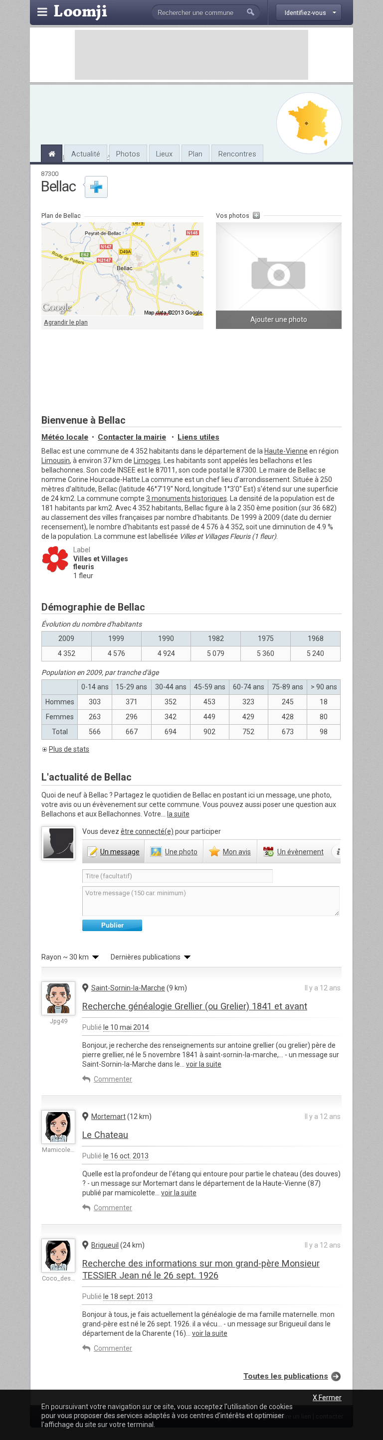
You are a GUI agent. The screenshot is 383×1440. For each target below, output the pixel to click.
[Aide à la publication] (339, 852)
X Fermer (327, 1398)
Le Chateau (105, 1134)
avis (237, 852)
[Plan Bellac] (309, 123)
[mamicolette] (58, 1127)
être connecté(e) (147, 831)
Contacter (132, 437)
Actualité (85, 154)
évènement (300, 852)
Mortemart (108, 1116)
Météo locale (64, 437)
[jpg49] (58, 998)
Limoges (147, 461)
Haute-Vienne (286, 451)
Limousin (55, 461)
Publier (112, 925)
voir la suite (203, 1064)
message (120, 852)
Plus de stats (69, 749)
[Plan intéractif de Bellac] (122, 269)
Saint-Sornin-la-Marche (128, 988)
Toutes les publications (285, 1376)
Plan (195, 154)
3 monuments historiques (186, 498)
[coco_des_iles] (58, 1256)
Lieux (164, 154)
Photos (128, 154)
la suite (178, 814)
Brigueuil (105, 1245)
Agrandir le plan (66, 322)
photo (181, 852)
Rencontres (237, 154)
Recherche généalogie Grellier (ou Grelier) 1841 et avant (194, 1006)
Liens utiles (198, 437)
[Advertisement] (191, 55)
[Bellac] (51, 152)
